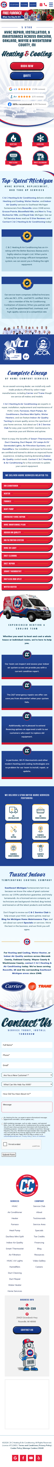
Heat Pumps (36, 410)
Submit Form (9, 1154)
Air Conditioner (15, 1212)
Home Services (15, 1291)
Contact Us (27, 1329)
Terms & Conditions (38, 1136)
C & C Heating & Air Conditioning (19, 197)
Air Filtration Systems (34, 445)
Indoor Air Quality (13, 956)
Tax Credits (39, 1236)
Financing (39, 1242)
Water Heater (32, 201)
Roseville (27, 208)
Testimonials (39, 1218)
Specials (28, 922)
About (39, 1212)
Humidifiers (8, 449)
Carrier (29, 393)
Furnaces (24, 410)
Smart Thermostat (15, 1248)
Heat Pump (14, 1230)
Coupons (14, 5)
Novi (41, 211)
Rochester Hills (10, 215)
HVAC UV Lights (15, 1260)
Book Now (27, 66)
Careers (39, 1266)
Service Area (14, 218)
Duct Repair (26, 442)
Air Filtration (15, 1254)
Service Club (39, 1206)
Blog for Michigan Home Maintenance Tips (25, 919)
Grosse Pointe (9, 211)
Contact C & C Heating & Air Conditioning (23, 221)
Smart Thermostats (41, 438)
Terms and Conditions (28, 1445)
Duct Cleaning (12, 442)
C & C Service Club (38, 912)
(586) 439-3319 (27, 1308)
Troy (49, 211)
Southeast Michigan (16, 887)
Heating (7, 201)
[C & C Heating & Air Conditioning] (4, 4)
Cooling (20, 201)
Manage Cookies (30, 1448)
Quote (33, 5)
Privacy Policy (26, 1136)
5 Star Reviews (38, 218)
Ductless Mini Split (15, 1236)
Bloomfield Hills (26, 211)
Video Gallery (39, 1260)
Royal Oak (28, 215)
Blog (39, 1248)
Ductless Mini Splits (30, 414)
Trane (41, 393)
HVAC (15, 1206)
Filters (24, 5)
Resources (39, 1254)
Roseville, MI (9, 969)
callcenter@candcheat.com (12, 1136)
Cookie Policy (16, 1448)
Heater (15, 1218)
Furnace (15, 1224)
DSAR (41, 1448)
